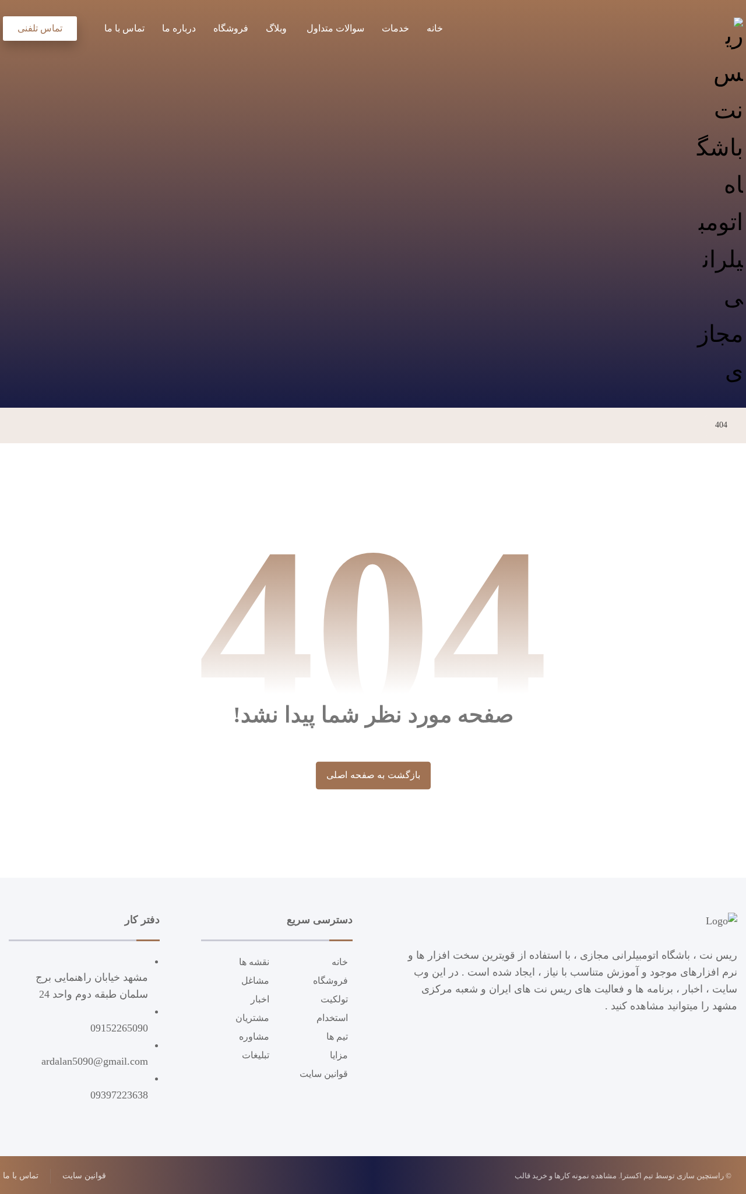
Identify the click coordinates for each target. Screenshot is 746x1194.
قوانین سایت (324, 1074)
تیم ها (337, 1036)
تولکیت (334, 999)
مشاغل (255, 980)
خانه (340, 962)
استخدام (332, 1018)
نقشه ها (254, 962)
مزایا (339, 1055)
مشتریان (252, 1018)
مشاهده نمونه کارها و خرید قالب (566, 1175)
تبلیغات (255, 1055)
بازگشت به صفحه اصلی (373, 775)
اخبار (260, 999)
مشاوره (254, 1036)
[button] (86, 26)
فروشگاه (330, 980)
